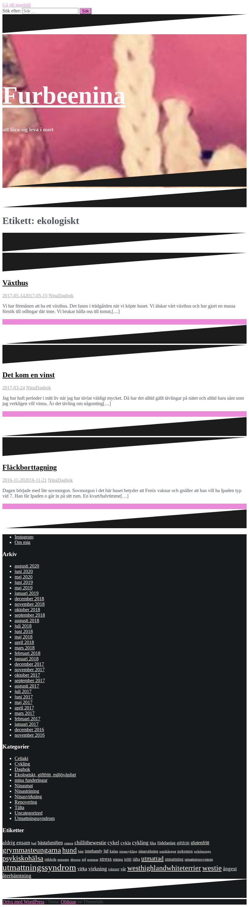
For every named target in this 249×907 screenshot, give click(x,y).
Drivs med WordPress (23, 901)
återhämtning (16, 875)
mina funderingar (31, 780)
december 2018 (29, 598)
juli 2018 (23, 626)
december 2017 (29, 664)
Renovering (26, 802)
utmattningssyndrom (39, 867)
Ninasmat (24, 785)
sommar (92, 859)
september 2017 (30, 680)
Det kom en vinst (28, 375)
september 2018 (30, 615)
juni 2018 (24, 631)
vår (123, 869)
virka (82, 868)
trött (127, 859)
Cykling (22, 763)
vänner (113, 869)
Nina (53, 295)
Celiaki (21, 758)
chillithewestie (90, 842)
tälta (136, 859)
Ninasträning (27, 791)
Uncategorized (29, 812)
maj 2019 (23, 587)
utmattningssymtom (199, 859)
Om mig (22, 542)
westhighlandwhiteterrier (164, 868)
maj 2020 (23, 576)
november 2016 (30, 735)
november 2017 (30, 669)
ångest (230, 869)
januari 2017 (27, 724)
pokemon (185, 851)
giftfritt (183, 842)
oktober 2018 (27, 609)
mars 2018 (25, 647)
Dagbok (65, 295)
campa (68, 843)
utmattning (174, 859)
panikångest (167, 851)
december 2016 (29, 729)
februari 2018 (27, 653)
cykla (126, 842)
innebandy (93, 851)
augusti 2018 (27, 620)
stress (106, 859)
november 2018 (30, 604)
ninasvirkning (148, 851)
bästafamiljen (50, 842)
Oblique (68, 901)
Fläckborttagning (29, 467)
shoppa (75, 859)
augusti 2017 (27, 686)
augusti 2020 (27, 566)
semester (63, 859)
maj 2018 (23, 636)
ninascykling (128, 851)
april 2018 (24, 642)
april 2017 (24, 707)
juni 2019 (24, 582)
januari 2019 (27, 593)
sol (84, 859)
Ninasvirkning (28, 796)
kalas (114, 851)
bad (33, 843)
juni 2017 (24, 696)
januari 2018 (27, 658)
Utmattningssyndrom (35, 818)
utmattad (152, 858)
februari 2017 (27, 718)
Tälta (19, 807)
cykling (140, 842)
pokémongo (202, 851)
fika (153, 843)
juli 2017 (23, 691)
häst (81, 851)
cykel (113, 842)
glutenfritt (200, 842)
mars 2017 (25, 713)
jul (106, 850)
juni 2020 (24, 571)
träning (118, 859)
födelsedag (166, 843)
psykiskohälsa (22, 858)
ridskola (50, 859)
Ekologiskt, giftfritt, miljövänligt (45, 774)
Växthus (15, 283)
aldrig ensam (16, 842)
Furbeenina (64, 95)
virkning (97, 868)
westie (212, 868)
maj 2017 (23, 702)
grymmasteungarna (31, 850)
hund (69, 850)
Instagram (24, 536)
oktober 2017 (27, 675)
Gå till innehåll (16, 5)
